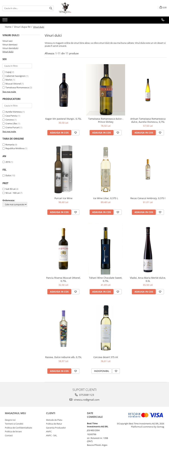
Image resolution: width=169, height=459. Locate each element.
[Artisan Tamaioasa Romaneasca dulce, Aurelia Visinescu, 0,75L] (147, 90)
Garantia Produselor (56, 427)
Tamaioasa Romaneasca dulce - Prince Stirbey (105, 120)
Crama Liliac (11, 123)
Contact (9, 435)
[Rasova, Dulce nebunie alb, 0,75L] (63, 328)
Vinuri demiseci (9, 44)
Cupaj (8, 71)
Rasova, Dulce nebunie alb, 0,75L (63, 357)
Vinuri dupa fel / (23, 26)
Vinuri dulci (7, 51)
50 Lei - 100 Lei (12, 192)
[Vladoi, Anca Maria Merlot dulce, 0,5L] (147, 249)
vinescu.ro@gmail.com (86, 399)
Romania (9, 144)
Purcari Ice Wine (63, 198)
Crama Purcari (12, 127)
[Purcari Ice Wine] (63, 169)
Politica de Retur (54, 423)
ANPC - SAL (51, 435)
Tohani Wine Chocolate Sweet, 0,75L (105, 279)
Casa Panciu (11, 115)
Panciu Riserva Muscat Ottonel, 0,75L (63, 279)
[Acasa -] (75, 8)
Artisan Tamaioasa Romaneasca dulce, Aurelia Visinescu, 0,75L (148, 120)
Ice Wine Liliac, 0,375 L (105, 198)
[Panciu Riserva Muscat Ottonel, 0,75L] (63, 249)
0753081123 (86, 394)
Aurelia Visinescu (13, 111)
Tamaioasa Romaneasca (17, 87)
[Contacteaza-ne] (163, 19)
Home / (9, 26)
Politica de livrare (13, 431)
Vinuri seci (7, 40)
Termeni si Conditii (14, 423)
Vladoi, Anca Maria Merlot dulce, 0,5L (148, 279)
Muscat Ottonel (13, 83)
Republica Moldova (14, 148)
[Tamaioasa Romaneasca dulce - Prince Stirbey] (105, 90)
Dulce (8, 175)
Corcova (9, 119)
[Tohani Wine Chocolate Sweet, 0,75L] (105, 249)
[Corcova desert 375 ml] (105, 328)
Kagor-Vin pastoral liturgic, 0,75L (63, 118)
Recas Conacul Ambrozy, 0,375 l (147, 198)
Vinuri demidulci (10, 48)
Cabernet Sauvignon (15, 75)
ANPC (49, 431)
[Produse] (5, 20)
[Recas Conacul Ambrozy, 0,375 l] (147, 169)
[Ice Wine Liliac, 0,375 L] (105, 169)
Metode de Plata (54, 419)
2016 (7, 161)
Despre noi (10, 419)
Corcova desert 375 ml (105, 357)
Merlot (8, 79)
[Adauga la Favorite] (75, 132)
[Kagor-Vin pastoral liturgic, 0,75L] (63, 89)
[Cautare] (51, 8)
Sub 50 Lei (10, 188)
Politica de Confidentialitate (18, 427)
